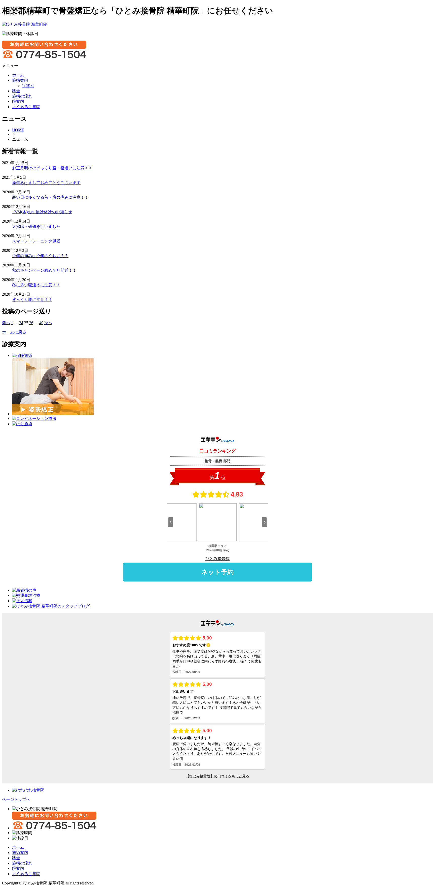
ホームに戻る (14, 332)
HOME (18, 130)
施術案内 (20, 852)
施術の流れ (22, 863)
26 (31, 323)
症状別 (28, 85)
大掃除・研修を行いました (36, 226)
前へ (6, 323)
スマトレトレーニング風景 (36, 241)
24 (21, 323)
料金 (16, 858)
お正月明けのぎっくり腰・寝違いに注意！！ (52, 168)
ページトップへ (16, 799)
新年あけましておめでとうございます (46, 182)
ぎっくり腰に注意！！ (32, 299)
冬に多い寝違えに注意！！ (36, 285)
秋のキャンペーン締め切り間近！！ (44, 270)
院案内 (18, 868)
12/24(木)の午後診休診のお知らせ (42, 212)
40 (41, 323)
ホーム (18, 847)
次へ (48, 323)
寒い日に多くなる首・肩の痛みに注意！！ (50, 197)
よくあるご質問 (26, 874)
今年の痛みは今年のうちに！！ (40, 256)
